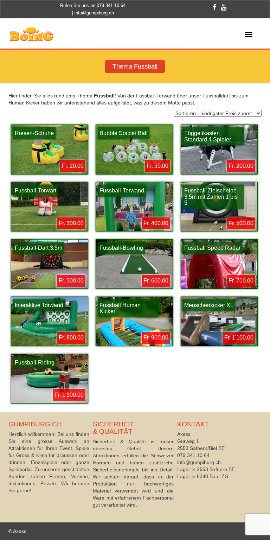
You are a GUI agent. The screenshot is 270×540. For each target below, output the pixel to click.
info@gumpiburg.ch (94, 12)
